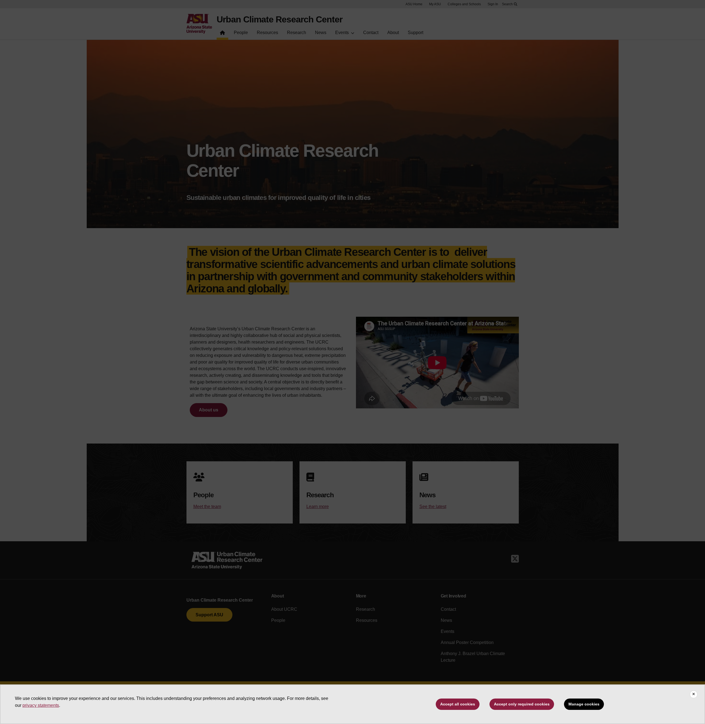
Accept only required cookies (522, 704)
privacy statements (40, 705)
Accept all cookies (457, 704)
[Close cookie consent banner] (694, 694)
